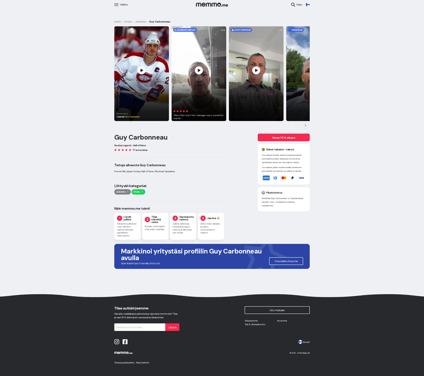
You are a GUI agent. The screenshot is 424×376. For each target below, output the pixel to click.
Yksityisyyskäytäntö (124, 362)
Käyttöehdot (142, 362)
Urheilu (128, 21)
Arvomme (282, 320)
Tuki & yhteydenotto (255, 324)
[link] (308, 5)
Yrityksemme (251, 320)
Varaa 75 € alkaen (283, 137)
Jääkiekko (140, 21)
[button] (199, 114)
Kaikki (117, 21)
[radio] (174, 111)
